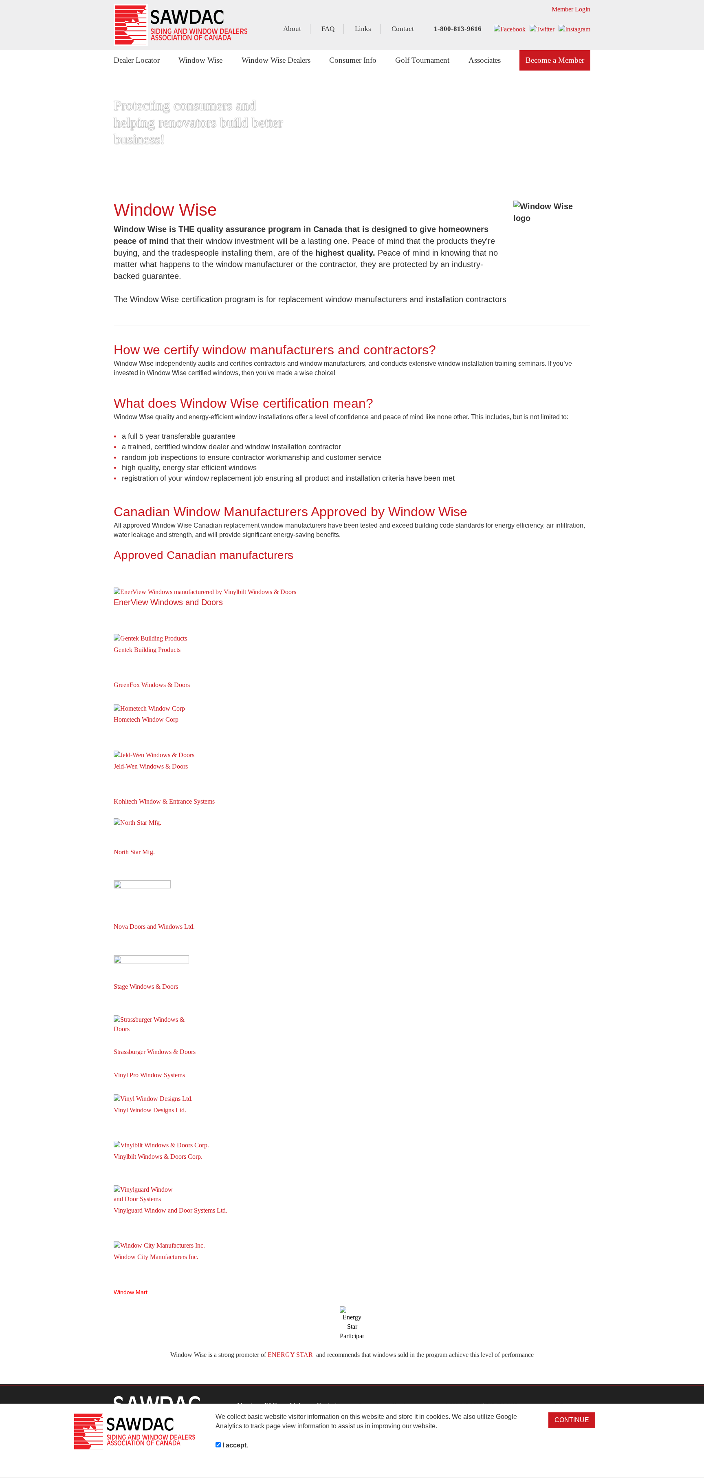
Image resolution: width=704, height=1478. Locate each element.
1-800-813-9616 (457, 29)
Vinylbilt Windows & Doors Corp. (158, 1156)
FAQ (327, 29)
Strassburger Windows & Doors (155, 1051)
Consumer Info (352, 60)
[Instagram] (574, 29)
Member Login (570, 9)
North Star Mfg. (134, 851)
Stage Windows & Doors (146, 986)
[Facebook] (510, 29)
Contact (403, 29)
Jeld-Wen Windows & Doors (151, 766)
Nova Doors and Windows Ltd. (154, 926)
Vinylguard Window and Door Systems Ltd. (170, 1210)
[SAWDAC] (180, 25)
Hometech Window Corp (146, 719)
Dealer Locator (137, 60)
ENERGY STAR (290, 1354)
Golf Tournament (422, 60)
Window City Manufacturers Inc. (156, 1256)
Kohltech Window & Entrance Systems (164, 801)
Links (363, 29)
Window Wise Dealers (276, 60)
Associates (485, 60)
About (292, 29)
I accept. (234, 1445)
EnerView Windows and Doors (168, 602)
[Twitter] (542, 29)
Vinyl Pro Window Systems (149, 1074)
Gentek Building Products (147, 649)
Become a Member (555, 60)
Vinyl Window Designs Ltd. (150, 1110)
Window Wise (200, 60)
